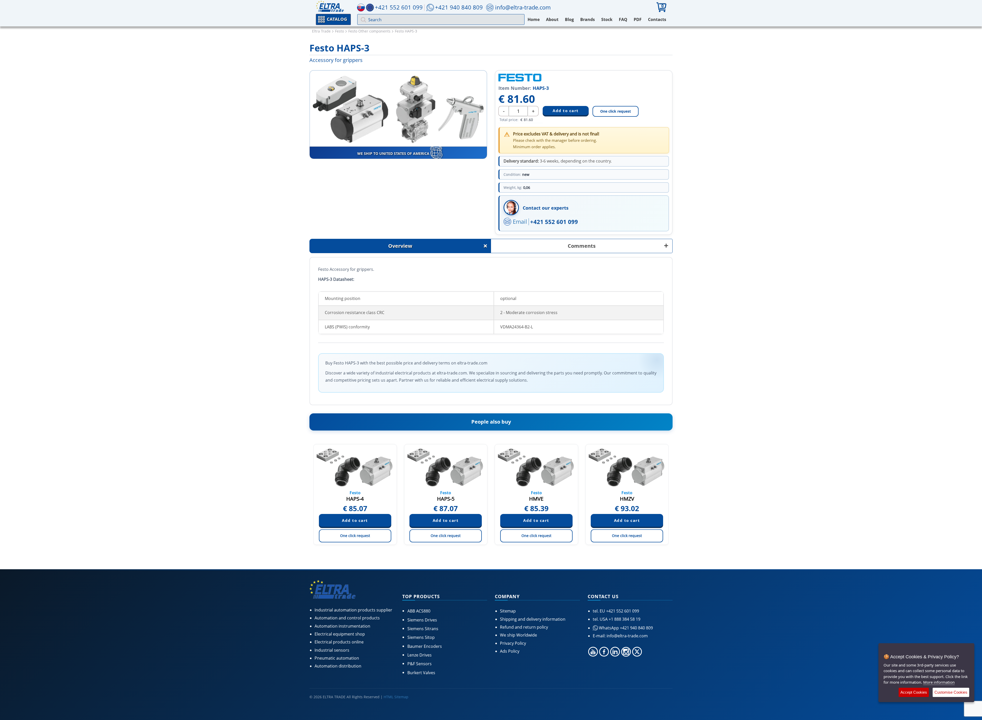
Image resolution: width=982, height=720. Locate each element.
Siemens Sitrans (422, 628)
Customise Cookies (950, 692)
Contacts (657, 19)
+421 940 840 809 (459, 7)
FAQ (623, 19)
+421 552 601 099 (554, 221)
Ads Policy (509, 651)
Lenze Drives (419, 655)
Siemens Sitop (421, 637)
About (552, 19)
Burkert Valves (421, 672)
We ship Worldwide (518, 635)
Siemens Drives (422, 620)
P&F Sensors (419, 664)
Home (534, 19)
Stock (606, 19)
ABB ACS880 (418, 611)
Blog (569, 19)
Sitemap (508, 611)
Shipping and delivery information (532, 619)
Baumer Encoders (424, 646)
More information (939, 682)
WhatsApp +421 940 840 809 (625, 628)
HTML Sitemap (396, 696)
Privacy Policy (513, 643)
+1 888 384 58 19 (624, 619)
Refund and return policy (524, 627)
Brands (587, 19)
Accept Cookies (913, 692)
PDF (638, 19)
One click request (615, 111)
